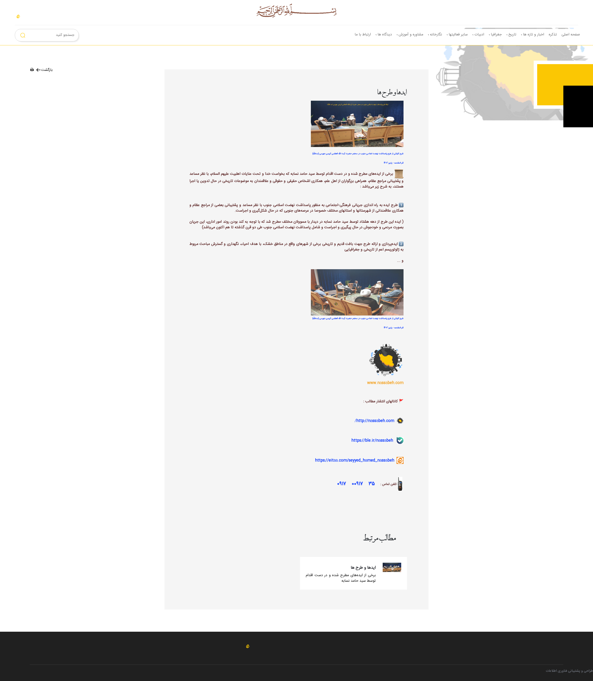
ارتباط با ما (363, 34)
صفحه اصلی (570, 34)
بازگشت (47, 70)
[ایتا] (18, 16)
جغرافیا (496, 34)
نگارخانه (436, 34)
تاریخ (512, 34)
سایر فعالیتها (458, 34)
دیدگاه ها (385, 34)
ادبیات (479, 34)
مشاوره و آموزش (411, 34)
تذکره (553, 34)
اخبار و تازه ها (533, 34)
